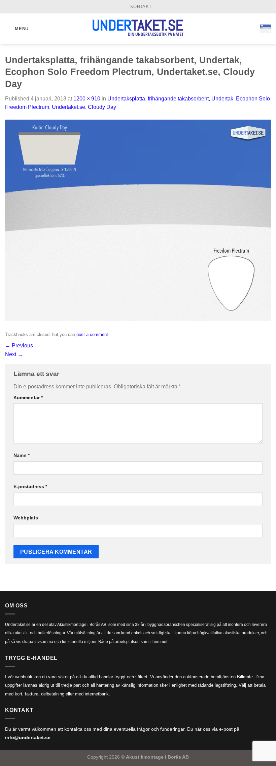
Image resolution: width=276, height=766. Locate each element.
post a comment (92, 334)
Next (14, 354)
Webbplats (25, 517)
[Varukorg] (265, 28)
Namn (21, 455)
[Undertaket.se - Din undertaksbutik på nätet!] (138, 29)
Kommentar (28, 397)
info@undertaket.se (27, 737)
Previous (19, 345)
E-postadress (30, 486)
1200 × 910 (86, 98)
